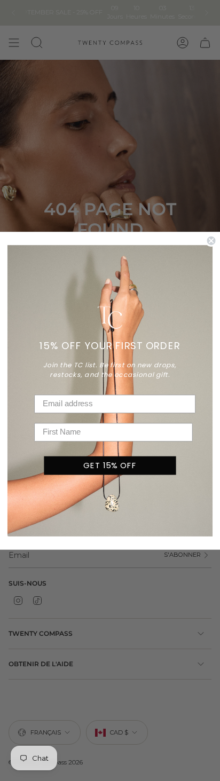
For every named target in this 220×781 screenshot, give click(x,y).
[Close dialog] (211, 240)
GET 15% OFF (110, 464)
